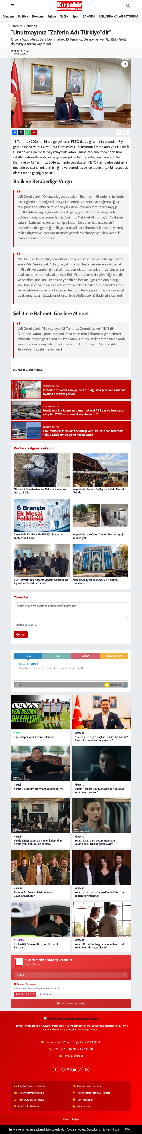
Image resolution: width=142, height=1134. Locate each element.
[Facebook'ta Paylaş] (14, 132)
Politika (23, 16)
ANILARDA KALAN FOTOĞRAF (118, 16)
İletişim (75, 1119)
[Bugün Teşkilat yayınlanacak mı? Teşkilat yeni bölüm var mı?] (101, 763)
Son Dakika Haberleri (28, 1106)
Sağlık (64, 16)
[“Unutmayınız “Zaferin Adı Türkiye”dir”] (71, 93)
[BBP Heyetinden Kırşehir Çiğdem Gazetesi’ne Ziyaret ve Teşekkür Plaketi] (42, 560)
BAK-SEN (89, 16)
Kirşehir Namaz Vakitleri (31, 1092)
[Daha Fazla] (34, 132)
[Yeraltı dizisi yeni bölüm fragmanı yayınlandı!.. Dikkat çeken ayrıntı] (101, 815)
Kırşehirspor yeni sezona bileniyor (34, 737)
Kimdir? (79, 733)
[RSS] (87, 1069)
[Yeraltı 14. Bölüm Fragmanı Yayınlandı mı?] (40, 763)
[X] (62, 1069)
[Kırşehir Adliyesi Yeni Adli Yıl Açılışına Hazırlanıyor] (100, 560)
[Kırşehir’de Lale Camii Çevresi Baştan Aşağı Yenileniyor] (100, 515)
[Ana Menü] (12, 6)
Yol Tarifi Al (47, 994)
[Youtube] (74, 1069)
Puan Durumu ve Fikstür (31, 1099)
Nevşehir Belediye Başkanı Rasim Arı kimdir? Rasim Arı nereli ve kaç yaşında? (101, 738)
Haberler (16, 26)
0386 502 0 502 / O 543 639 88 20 (73, 1049)
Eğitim (52, 16)
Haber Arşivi (83, 1106)
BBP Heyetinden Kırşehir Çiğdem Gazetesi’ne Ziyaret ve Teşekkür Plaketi (41, 581)
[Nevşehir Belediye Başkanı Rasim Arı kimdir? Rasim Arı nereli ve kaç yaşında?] (101, 712)
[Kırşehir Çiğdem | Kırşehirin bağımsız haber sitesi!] (69, 5)
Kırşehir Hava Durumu (89, 1086)
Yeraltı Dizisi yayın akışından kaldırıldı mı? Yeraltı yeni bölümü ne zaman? (39, 842)
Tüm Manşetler (85, 1099)
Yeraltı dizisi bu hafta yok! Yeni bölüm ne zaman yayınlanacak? (99, 894)
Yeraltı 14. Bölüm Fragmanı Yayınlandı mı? (39, 788)
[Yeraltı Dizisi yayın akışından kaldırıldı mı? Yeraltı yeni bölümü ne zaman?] (40, 815)
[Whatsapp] (80, 1069)
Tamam (128, 1129)
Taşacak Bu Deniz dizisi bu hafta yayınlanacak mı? (33, 894)
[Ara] (128, 6)
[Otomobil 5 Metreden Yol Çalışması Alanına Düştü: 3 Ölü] (42, 470)
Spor (75, 16)
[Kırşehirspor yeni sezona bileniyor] (40, 712)
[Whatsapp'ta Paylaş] (28, 132)
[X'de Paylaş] (21, 132)
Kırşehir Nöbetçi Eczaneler (32, 1086)
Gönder (20, 634)
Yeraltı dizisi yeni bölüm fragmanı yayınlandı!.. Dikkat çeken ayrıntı (95, 842)
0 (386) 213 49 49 (26, 994)
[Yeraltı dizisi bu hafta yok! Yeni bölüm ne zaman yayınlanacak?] (101, 867)
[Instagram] (68, 1069)
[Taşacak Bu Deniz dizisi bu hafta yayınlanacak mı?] (40, 867)
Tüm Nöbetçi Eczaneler (72, 1003)
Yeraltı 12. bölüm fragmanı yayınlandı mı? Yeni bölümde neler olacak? (99, 946)
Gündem (8, 16)
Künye (66, 1119)
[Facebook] (55, 1069)
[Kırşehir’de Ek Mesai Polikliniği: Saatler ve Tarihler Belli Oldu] (42, 515)
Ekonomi (38, 16)
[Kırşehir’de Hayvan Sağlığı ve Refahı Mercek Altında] (100, 470)
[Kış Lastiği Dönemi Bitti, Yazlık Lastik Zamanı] (40, 919)
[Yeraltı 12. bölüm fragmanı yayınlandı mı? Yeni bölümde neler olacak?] (101, 919)
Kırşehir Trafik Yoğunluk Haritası (93, 1092)
